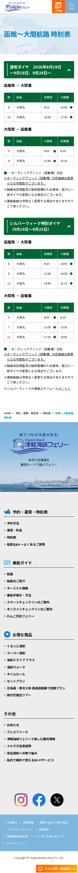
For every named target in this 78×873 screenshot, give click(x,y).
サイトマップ (14, 843)
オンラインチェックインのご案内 (29, 609)
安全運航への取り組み (22, 753)
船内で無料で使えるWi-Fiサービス (30, 760)
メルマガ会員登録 (19, 746)
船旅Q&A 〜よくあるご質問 (26, 544)
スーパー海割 (16, 653)
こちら (65, 388)
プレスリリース (17, 732)
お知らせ (13, 725)
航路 (10, 574)
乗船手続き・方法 (19, 595)
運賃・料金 (14, 530)
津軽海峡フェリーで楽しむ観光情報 (31, 739)
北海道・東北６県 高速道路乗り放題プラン (36, 688)
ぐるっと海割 (16, 646)
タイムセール (16, 674)
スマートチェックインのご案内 (28, 602)
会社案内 (12, 822)
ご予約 (58, 10)
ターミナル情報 (17, 588)
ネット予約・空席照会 (58, 868)
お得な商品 (22, 634)
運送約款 (44, 829)
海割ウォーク (16, 667)
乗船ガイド (22, 562)
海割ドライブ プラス (21, 660)
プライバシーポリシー (20, 829)
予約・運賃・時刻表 (30, 512)
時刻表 (11, 537)
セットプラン (16, 681)
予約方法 (13, 523)
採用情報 (28, 822)
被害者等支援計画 (17, 836)
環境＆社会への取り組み (54, 822)
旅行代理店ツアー (19, 695)
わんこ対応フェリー (20, 616)
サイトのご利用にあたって (49, 836)
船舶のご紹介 (16, 581)
